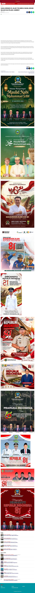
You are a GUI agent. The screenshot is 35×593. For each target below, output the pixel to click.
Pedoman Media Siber (15, 587)
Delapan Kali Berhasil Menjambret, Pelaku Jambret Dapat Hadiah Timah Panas (26, 71)
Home (1, 586)
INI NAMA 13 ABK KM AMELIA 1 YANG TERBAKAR (7, 71)
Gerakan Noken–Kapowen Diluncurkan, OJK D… (11, 566)
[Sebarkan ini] (27, 12)
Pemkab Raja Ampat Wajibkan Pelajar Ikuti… (11, 562)
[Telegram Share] (31, 12)
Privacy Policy (3, 587)
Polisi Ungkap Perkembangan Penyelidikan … (11, 580)
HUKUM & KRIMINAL (8, 554)
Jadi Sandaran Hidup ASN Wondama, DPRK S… (11, 542)
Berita (5, 554)
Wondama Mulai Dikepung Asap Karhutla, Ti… (11, 576)
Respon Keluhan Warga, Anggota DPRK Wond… (11, 535)
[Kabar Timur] (17, 1)
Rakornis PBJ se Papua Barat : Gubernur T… (10, 549)
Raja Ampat (5, 565)
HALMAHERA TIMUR (8, 558)
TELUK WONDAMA (8, 534)
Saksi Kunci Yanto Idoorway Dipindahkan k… (11, 555)
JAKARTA (5, 572)
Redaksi (13, 586)
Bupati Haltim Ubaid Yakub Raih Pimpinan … (11, 559)
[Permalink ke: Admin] (2, 12)
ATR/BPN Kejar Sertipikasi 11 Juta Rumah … (10, 569)
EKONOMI (5, 534)
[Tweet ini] (29, 12)
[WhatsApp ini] (33, 12)
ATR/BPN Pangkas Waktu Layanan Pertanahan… (11, 573)
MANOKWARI (12, 554)
